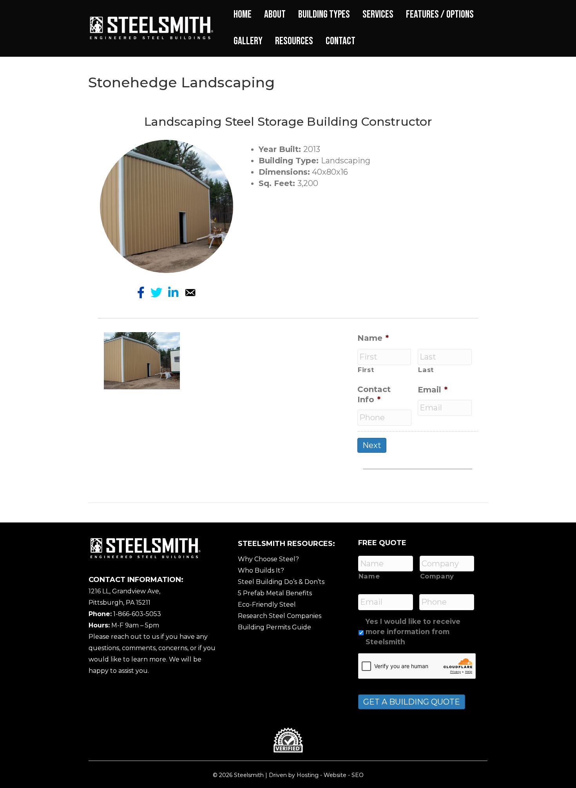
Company (437, 576)
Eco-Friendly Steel (267, 604)
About (275, 14)
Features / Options (440, 14)
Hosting (308, 775)
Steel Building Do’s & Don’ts (281, 582)
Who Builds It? (261, 570)
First (366, 370)
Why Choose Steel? (268, 559)
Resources (294, 41)
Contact (340, 41)
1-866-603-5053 (137, 614)
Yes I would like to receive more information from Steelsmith (413, 631)
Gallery (248, 41)
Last (426, 370)
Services (377, 14)
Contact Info (374, 394)
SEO (357, 775)
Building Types (324, 14)
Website (335, 775)
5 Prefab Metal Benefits (275, 593)
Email (432, 389)
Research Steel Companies (279, 616)
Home (243, 14)
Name (373, 338)
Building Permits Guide (274, 627)
